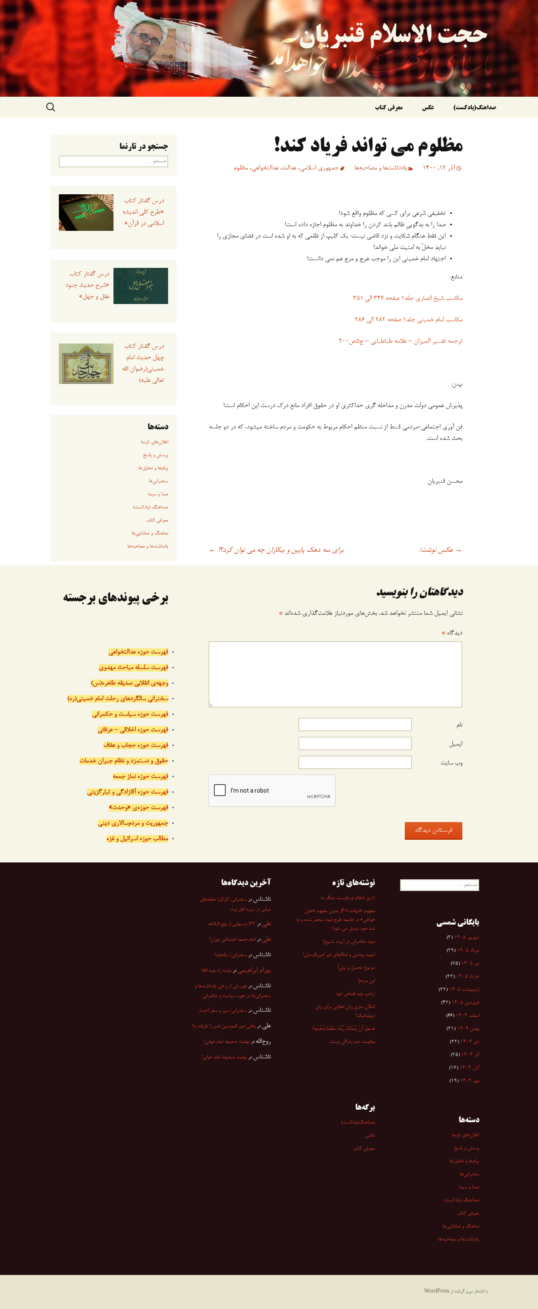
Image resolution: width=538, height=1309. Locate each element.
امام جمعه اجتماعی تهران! (232, 940)
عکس (428, 108)
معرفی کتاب (389, 108)
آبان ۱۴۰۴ (469, 1068)
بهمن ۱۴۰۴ (468, 1029)
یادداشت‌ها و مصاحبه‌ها (380, 168)
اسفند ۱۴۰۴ (467, 1016)
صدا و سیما (158, 494)
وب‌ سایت (451, 763)
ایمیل (455, 744)
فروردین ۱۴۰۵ (465, 1003)
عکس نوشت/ (440, 550)
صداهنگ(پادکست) (474, 108)
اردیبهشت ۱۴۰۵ (464, 990)
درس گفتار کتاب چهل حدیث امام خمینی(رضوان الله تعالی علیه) (143, 363)
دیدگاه (451, 633)
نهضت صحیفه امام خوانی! (226, 1042)
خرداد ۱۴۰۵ (467, 977)
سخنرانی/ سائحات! (230, 955)
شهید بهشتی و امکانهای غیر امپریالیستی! (339, 955)
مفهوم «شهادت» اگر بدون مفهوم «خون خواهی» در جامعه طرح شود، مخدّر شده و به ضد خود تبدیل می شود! (335, 920)
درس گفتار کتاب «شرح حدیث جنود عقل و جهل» (87, 285)
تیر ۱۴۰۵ (470, 964)
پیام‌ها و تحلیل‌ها (153, 468)
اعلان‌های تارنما (154, 442)
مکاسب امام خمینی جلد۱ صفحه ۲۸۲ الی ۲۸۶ (408, 320)
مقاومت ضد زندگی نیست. (352, 1042)
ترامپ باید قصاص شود (355, 994)
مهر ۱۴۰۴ (469, 1081)
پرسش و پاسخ (155, 455)
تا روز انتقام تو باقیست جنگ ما (348, 898)
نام (459, 725)
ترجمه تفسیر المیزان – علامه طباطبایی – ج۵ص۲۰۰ (400, 341)
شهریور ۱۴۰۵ (466, 938)
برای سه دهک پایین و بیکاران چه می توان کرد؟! (275, 550)
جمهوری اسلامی (319, 168)
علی (266, 924)
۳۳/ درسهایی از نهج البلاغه (232, 924)
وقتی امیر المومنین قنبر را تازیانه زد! (224, 1026)
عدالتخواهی (265, 168)
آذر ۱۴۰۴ (470, 1055)
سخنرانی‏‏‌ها (158, 481)
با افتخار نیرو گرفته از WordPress (456, 1292)
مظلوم (241, 168)
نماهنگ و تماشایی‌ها (150, 534)
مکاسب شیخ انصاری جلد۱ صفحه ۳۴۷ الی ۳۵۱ (407, 298)
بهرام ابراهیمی (254, 970)
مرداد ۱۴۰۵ (468, 951)
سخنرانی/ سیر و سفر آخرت (223, 1011)
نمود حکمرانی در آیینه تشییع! (349, 942)
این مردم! (366, 981)
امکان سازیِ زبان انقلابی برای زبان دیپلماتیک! (345, 1011)
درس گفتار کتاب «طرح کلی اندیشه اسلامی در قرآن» (143, 212)
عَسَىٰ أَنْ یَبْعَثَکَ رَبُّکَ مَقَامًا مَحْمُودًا (343, 1029)
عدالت (289, 168)
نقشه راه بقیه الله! (216, 971)
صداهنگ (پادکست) (150, 507)
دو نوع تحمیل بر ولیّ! (356, 968)
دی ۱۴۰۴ (469, 1042)
